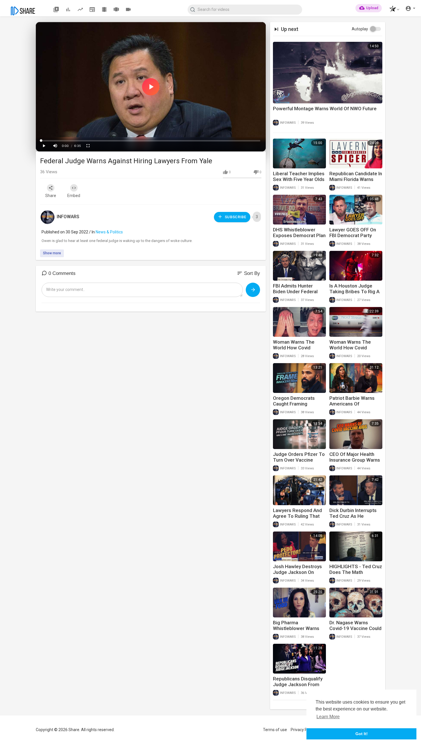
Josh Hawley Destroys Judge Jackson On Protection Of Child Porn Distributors (297, 575)
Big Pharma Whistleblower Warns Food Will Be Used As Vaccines (296, 631)
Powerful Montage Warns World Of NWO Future (325, 108)
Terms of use (275, 729)
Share (50, 195)
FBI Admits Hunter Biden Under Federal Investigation (295, 291)
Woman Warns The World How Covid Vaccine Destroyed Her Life (298, 350)
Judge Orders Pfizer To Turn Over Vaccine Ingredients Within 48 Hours (299, 462)
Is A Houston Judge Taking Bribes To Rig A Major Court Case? (354, 291)
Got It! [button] (361, 733)
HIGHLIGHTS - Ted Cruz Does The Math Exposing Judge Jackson (355, 575)
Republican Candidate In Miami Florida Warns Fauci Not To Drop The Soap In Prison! (355, 182)
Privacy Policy (303, 729)
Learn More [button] (328, 716)
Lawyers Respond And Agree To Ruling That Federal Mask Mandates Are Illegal (299, 518)
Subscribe (235, 217)
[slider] (150, 140)
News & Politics (109, 232)
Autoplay (360, 29)
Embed (73, 195)
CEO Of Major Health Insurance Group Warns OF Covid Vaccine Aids (354, 460)
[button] (393, 9)
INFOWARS (68, 216)
